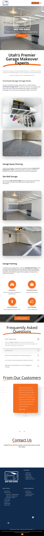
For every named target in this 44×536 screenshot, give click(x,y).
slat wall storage (15, 181)
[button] (40, 3)
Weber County (7, 505)
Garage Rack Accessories (30, 478)
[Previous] (19, 431)
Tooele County (7, 500)
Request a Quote (14, 342)
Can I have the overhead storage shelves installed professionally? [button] (19, 360)
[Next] (24, 431)
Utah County (6, 502)
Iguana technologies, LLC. (29, 529)
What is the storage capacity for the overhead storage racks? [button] (18, 355)
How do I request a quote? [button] (10, 339)
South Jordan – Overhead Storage (12, 494)
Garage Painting (28, 475)
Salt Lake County (7, 492)
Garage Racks (28, 472)
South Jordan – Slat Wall (10, 497)
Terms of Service (28, 492)
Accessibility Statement (29, 494)
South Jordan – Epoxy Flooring (11, 496)
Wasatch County (7, 503)
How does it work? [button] (9, 350)
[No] (42, 533)
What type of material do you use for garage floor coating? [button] (18, 366)
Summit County (7, 499)
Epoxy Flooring (28, 474)
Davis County (6, 491)
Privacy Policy (27, 491)
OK (22, 534)
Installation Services (29, 477)
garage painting (30, 268)
